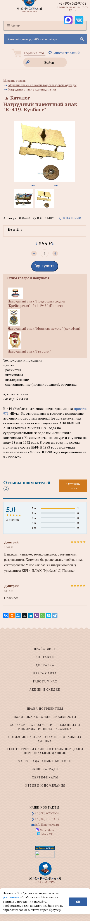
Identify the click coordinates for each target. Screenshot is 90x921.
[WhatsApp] (42, 615)
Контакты (45, 657)
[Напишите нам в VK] (79, 20)
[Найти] (82, 39)
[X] (24, 615)
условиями (11, 897)
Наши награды (45, 769)
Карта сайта (45, 673)
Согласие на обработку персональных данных (44, 739)
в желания (45, 218)
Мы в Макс (47, 830)
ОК (78, 902)
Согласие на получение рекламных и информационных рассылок (45, 727)
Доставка (45, 665)
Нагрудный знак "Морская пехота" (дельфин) (44, 328)
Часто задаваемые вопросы (44, 761)
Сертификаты (45, 777)
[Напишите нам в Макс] (68, 20)
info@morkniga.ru (47, 825)
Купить (47, 265)
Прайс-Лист (45, 649)
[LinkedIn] (30, 615)
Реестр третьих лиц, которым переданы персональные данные (45, 751)
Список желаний (66, 53)
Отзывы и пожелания (45, 785)
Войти (49, 62)
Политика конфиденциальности (45, 717)
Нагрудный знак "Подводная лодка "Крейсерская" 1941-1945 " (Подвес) (36, 303)
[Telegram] (54, 615)
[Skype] (48, 615)
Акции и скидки (45, 689)
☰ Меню (14, 25)
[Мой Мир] (18, 615)
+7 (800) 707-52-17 (47, 819)
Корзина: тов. (34, 53)
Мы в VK (47, 834)
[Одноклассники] (12, 615)
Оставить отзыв (73, 485)
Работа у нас (45, 681)
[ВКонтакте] (6, 615)
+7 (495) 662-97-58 (72, 3)
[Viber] (36, 615)
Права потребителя (45, 709)
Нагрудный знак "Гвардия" (29, 351)
